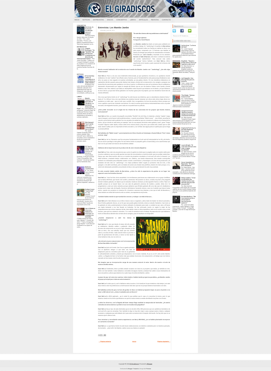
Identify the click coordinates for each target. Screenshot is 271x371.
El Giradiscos (134, 364)
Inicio (77, 20)
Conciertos (121, 20)
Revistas (155, 20)
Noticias (86, 20)
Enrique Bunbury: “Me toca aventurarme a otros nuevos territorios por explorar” (188, 200)
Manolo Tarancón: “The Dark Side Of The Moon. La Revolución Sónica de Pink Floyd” (86, 103)
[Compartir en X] (103, 335)
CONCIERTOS (81, 25)
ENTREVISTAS (82, 47)
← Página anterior (105, 341)
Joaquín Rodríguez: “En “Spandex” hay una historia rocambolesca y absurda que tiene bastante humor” (86, 53)
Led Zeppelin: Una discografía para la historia (187, 79)
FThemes (148, 368)
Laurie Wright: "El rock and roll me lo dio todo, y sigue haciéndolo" (188, 147)
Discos (110, 20)
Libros (133, 20)
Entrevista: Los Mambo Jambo (113, 27)
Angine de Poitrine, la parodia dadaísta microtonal (188, 129)
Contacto (166, 20)
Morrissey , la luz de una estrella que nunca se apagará (89, 30)
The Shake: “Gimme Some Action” (187, 96)
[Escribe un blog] (101, 335)
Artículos (143, 20)
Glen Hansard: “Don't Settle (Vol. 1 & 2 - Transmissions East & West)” (89, 126)
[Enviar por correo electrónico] (99, 335)
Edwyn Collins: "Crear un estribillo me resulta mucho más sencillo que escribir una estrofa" (188, 181)
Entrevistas (98, 20)
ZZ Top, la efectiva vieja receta (89, 148)
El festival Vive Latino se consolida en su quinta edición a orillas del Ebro (90, 79)
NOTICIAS (80, 74)
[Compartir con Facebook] (105, 335)
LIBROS (79, 96)
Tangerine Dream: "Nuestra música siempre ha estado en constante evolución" (188, 113)
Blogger (149, 364)
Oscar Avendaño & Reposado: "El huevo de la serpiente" (188, 163)
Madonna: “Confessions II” (89, 168)
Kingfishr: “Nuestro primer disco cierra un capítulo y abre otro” (188, 62)
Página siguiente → (163, 341)
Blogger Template (133, 368)
